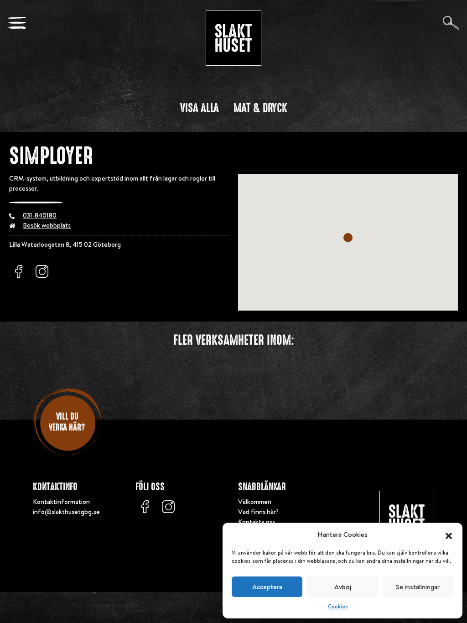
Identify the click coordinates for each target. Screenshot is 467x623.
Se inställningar (418, 587)
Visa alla (199, 108)
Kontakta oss (256, 521)
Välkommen (254, 501)
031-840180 (40, 215)
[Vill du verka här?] (67, 458)
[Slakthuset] (233, 38)
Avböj (342, 587)
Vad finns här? (258, 511)
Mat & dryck (260, 108)
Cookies (338, 606)
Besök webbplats (47, 225)
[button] (448, 534)
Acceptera (267, 587)
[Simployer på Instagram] (42, 271)
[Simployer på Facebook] (18, 271)
